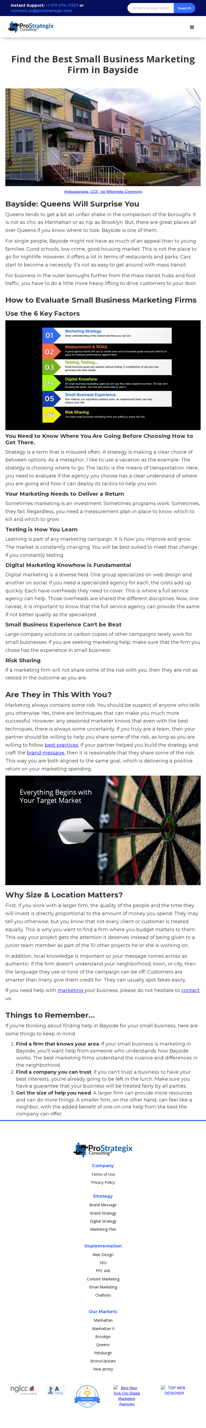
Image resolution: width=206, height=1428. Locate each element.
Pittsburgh (103, 1352)
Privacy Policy (103, 1182)
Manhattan (103, 1320)
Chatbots (103, 1295)
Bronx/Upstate (103, 1360)
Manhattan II (103, 1328)
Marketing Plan (103, 1229)
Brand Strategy (103, 1213)
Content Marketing (103, 1279)
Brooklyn (103, 1336)
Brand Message (103, 1204)
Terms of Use (103, 1174)
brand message (45, 753)
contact (190, 990)
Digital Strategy (103, 1221)
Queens (103, 1344)
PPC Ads (103, 1270)
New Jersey (103, 1368)
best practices (61, 745)
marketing (71, 990)
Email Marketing (103, 1287)
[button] (192, 26)
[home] (32, 24)
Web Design (103, 1254)
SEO (103, 1262)
